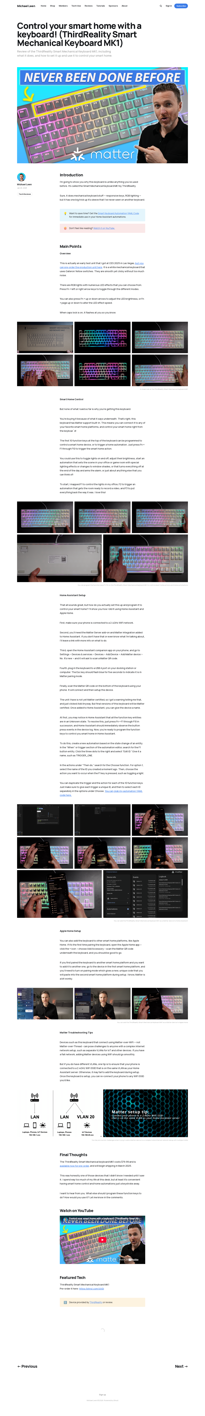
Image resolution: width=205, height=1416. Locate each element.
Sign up (102, 1394)
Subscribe (181, 6)
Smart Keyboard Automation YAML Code (118, 213)
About (124, 6)
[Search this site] (161, 6)
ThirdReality (95, 1302)
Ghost (116, 1400)
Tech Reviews (25, 194)
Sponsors (113, 6)
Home (43, 6)
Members (63, 6)
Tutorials (100, 6)
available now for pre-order (74, 1165)
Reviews (89, 6)
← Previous (27, 1366)
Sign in (169, 6)
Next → (181, 1366)
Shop (52, 6)
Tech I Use (76, 6)
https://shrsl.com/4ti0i (91, 1288)
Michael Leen (26, 6)
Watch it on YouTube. (104, 228)
